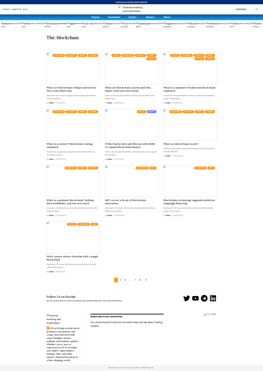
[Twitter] (186, 298)
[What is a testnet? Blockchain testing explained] (73, 125)
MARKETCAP (16, 9)
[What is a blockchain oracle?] (189, 125)
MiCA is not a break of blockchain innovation (125, 202)
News (153, 168)
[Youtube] (195, 298)
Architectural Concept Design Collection (131, 2)
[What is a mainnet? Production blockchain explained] (189, 68)
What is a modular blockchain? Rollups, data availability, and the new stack (71, 202)
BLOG (25, 9)
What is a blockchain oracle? (180, 143)
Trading (93, 55)
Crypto (152, 111)
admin (51, 103)
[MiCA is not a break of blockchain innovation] (131, 181)
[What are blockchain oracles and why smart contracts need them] (131, 68)
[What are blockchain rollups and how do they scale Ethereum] (73, 68)
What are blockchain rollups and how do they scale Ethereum (71, 89)
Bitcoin (116, 55)
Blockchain (58, 55)
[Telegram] (204, 298)
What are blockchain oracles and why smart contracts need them (128, 89)
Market (83, 55)
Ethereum (71, 55)
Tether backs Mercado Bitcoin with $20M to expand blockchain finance (130, 145)
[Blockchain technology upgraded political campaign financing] (189, 181)
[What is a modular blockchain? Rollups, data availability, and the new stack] (73, 181)
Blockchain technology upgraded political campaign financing (189, 202)
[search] (250, 9)
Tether (199, 58)
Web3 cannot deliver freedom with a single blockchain (72, 258)
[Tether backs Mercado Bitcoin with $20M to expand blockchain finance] (131, 125)
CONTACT (6, 9)
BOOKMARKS (241, 9)
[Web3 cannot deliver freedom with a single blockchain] (73, 237)
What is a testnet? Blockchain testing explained (69, 145)
